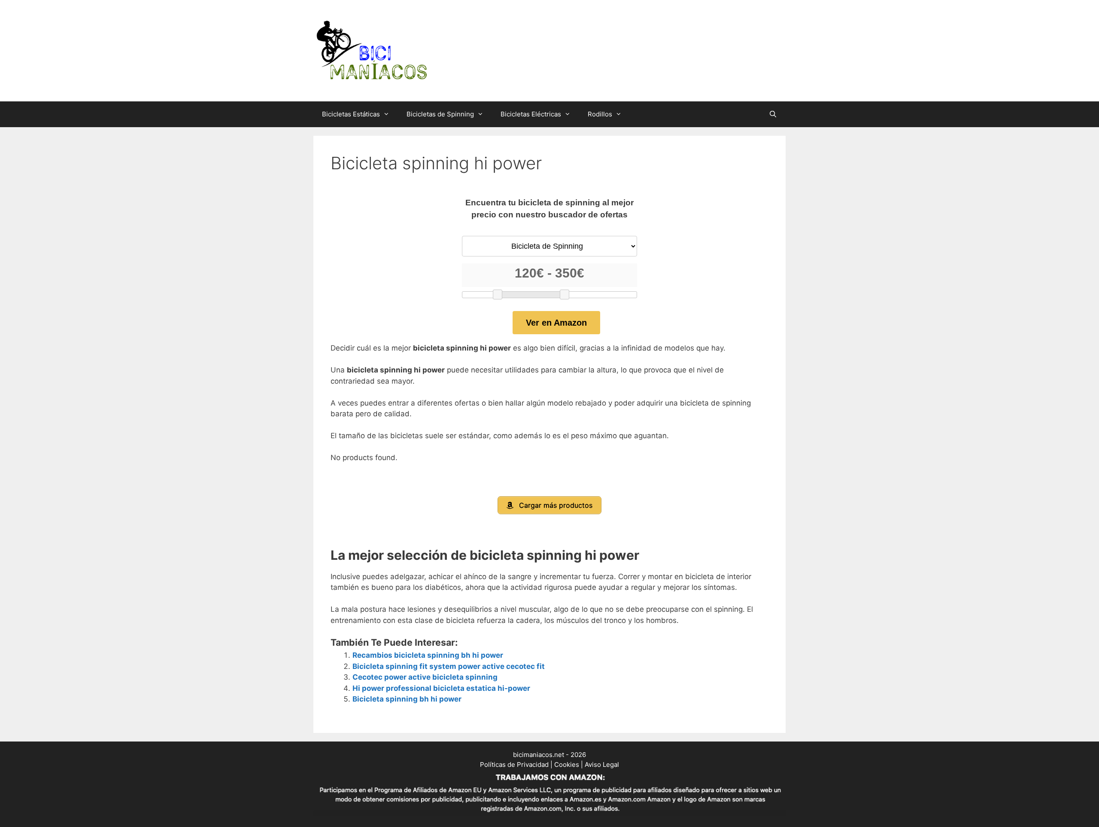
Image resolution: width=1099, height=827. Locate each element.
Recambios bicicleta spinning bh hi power (427, 655)
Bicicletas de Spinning (440, 114)
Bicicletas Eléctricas (531, 114)
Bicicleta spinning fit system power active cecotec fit (448, 666)
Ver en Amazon (556, 322)
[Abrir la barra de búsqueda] (773, 114)
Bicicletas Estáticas (351, 114)
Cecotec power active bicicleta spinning (425, 677)
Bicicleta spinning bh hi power (406, 699)
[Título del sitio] (371, 50)
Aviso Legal (602, 764)
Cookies (566, 764)
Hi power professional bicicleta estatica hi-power (441, 688)
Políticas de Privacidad (514, 764)
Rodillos (600, 114)
